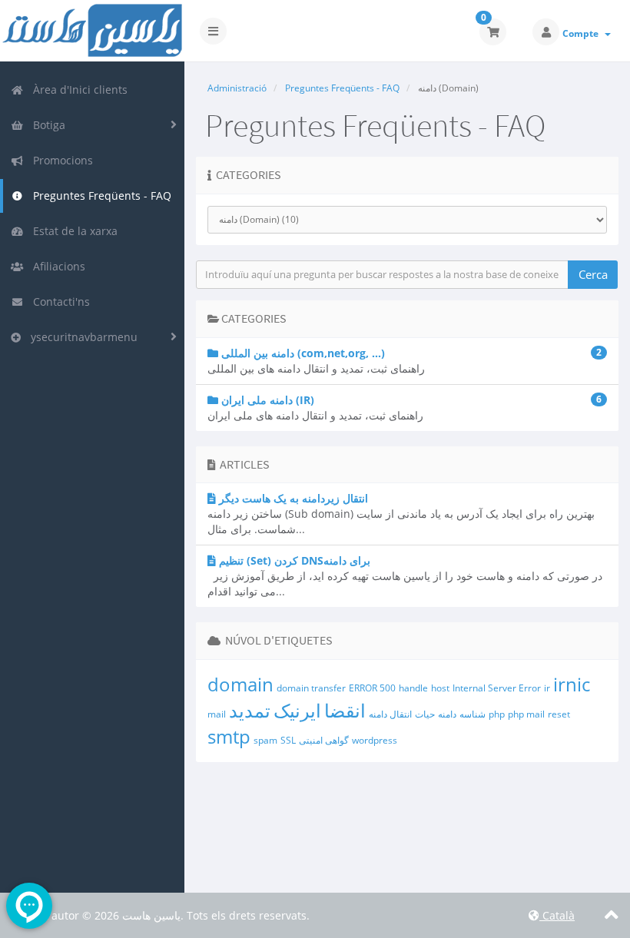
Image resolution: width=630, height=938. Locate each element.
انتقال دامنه (390, 714)
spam (265, 740)
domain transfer (311, 687)
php (497, 714)
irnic (571, 684)
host (440, 687)
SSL (288, 740)
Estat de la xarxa (72, 231)
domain (240, 684)
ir (547, 687)
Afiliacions (56, 266)
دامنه (447, 714)
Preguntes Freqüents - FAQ (99, 195)
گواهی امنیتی (324, 740)
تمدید (249, 710)
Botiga (46, 125)
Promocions (60, 160)
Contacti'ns (58, 301)
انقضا (345, 710)
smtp (228, 736)
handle (413, 687)
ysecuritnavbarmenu (81, 337)
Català (557, 915)
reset (559, 714)
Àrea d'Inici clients (77, 89)
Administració (237, 87)
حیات (425, 714)
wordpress (374, 740)
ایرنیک (297, 710)
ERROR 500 (372, 687)
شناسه (472, 714)
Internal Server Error (497, 687)
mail (216, 714)
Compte (582, 33)
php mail (526, 714)
